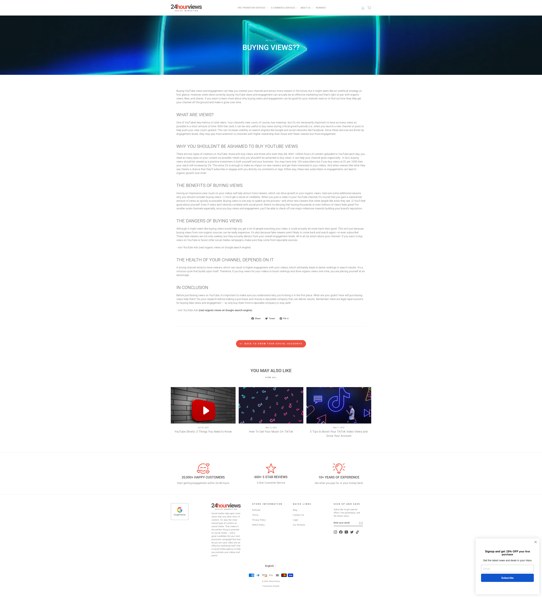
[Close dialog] (535, 542)
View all (271, 377)
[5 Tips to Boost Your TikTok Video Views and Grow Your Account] (338, 405)
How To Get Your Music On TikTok (271, 431)
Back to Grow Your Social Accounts (273, 343)
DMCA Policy (258, 525)
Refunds (256, 510)
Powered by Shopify (271, 586)
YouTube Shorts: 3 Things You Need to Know (203, 431)
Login (295, 520)
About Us (305, 7)
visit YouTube (188, 247)
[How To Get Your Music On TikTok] (271, 405)
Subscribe (507, 578)
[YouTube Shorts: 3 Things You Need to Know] (203, 405)
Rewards (321, 7)
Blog (295, 510)
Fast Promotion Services (252, 7)
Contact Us (298, 515)
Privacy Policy (259, 520)
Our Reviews (299, 525)
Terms (255, 515)
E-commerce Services (283, 7)
